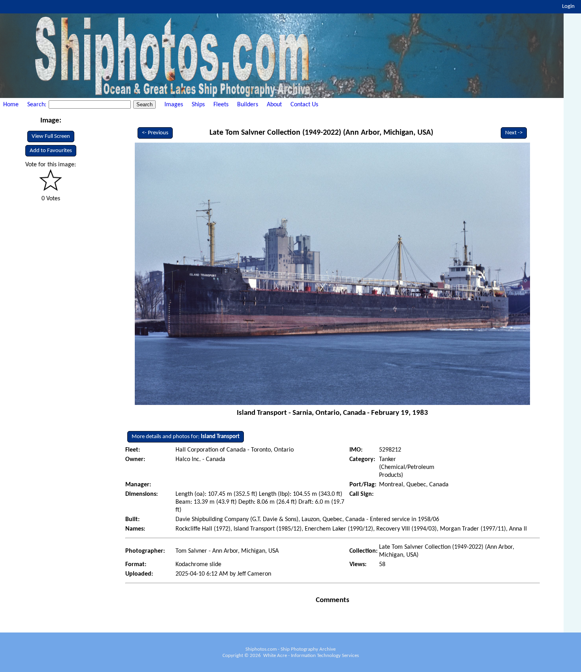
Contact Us (304, 105)
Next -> (514, 133)
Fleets (220, 105)
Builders (247, 105)
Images (173, 105)
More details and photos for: (186, 437)
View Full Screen (51, 136)
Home (11, 105)
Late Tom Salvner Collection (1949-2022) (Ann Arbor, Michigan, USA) (321, 133)
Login (568, 6)
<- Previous (155, 133)
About (274, 105)
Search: (37, 105)
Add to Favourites (51, 151)
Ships (198, 105)
